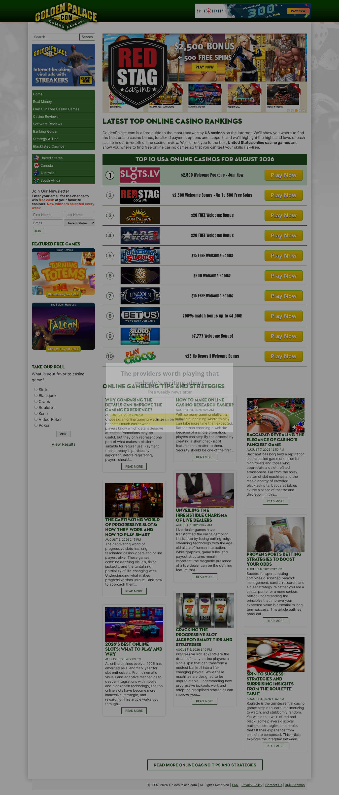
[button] (169, 378)
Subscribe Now (169, 419)
